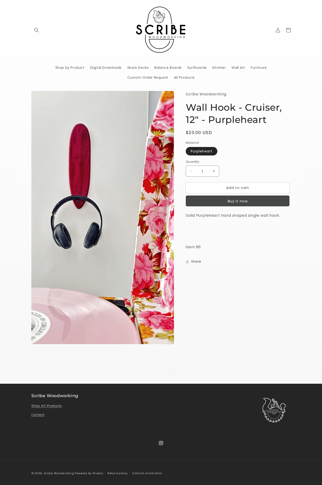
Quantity (192, 161)
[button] (36, 30)
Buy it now (238, 201)
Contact (37, 414)
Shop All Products (46, 406)
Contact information (147, 473)
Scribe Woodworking (59, 473)
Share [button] (196, 261)
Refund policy (117, 473)
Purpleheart (201, 151)
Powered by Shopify (89, 473)
